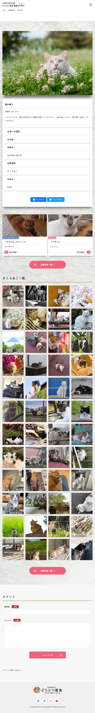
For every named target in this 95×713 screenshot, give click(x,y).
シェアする (40, 199)
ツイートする (57, 199)
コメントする (47, 655)
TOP (4, 10)
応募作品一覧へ (47, 264)
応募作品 (11, 10)
